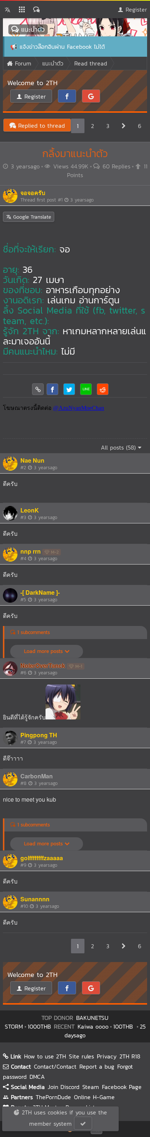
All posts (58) (119, 447)
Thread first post (57, 199)
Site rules (81, 1056)
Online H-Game (94, 1097)
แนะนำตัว (32, 29)
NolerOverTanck (42, 665)
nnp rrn (30, 551)
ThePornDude (53, 1097)
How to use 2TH (45, 1056)
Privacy (107, 1056)
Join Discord (63, 1086)
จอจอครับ (32, 192)
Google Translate (31, 217)
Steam (90, 1086)
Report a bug (96, 1066)
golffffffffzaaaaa (41, 858)
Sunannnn (35, 899)
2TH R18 (129, 1056)
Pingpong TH (38, 735)
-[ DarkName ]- (40, 592)
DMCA (37, 1076)
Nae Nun (32, 460)
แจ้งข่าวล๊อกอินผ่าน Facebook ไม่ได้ (62, 46)
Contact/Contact (55, 1066)
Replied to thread (40, 125)
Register (135, 9)
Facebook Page (122, 1086)
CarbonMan (36, 776)
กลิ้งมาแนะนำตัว (75, 153)
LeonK (29, 510)
